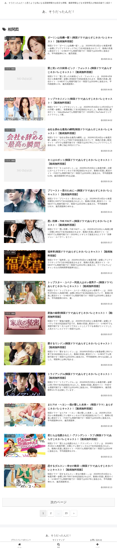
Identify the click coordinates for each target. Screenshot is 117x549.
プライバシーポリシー (21, 540)
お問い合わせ (96, 540)
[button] (108, 429)
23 (66, 513)
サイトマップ (58, 540)
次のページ (59, 502)
